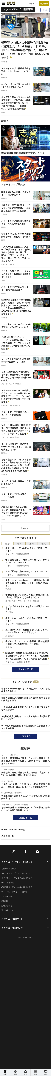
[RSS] (37, 851)
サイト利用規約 (7, 882)
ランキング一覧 (25, 669)
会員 (43, 543)
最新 (7, 543)
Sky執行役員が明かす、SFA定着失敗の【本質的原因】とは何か (25, 718)
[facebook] (25, 851)
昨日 (19, 543)
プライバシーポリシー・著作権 (14, 891)
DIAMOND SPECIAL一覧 (13, 829)
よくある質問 (6, 896)
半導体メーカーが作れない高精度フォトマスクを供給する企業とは (25, 690)
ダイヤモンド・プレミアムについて (15, 873)
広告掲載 (5, 901)
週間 (31, 543)
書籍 (46, 1074)
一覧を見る (25, 736)
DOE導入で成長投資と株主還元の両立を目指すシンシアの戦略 (25, 727)
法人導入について (8, 910)
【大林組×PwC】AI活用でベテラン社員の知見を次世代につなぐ (25, 708)
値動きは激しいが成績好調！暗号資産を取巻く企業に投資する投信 (25, 699)
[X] (14, 851)
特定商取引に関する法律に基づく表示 (16, 887)
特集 (3, 121)
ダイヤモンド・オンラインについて (17, 861)
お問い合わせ (6, 905)
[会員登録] (44, 3)
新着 (5, 1074)
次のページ (25, 528)
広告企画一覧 (7, 836)
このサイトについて (9, 868)
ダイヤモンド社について (12, 927)
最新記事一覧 (25, 817)
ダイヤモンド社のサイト (12, 918)
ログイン (32, 3)
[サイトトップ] (11, 3)
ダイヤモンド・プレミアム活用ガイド (16, 878)
